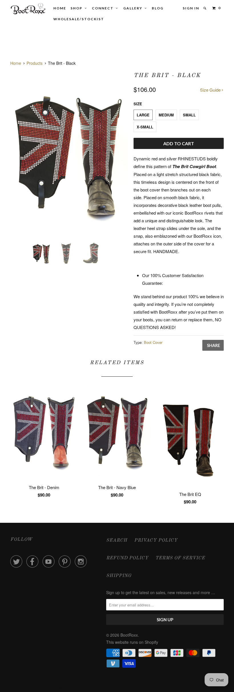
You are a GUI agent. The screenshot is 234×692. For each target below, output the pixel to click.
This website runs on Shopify (132, 642)
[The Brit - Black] (69, 153)
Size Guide (211, 90)
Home (59, 8)
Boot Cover (153, 342)
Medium (166, 115)
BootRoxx (129, 635)
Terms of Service (180, 558)
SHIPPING (119, 576)
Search (116, 540)
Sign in (191, 8)
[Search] (205, 8)
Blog (158, 8)
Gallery (134, 8)
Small (189, 115)
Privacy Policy (155, 540)
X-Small (145, 127)
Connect (104, 8)
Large (143, 115)
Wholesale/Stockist (78, 19)
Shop (77, 8)
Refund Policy (127, 558)
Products (35, 63)
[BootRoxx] (28, 8)
